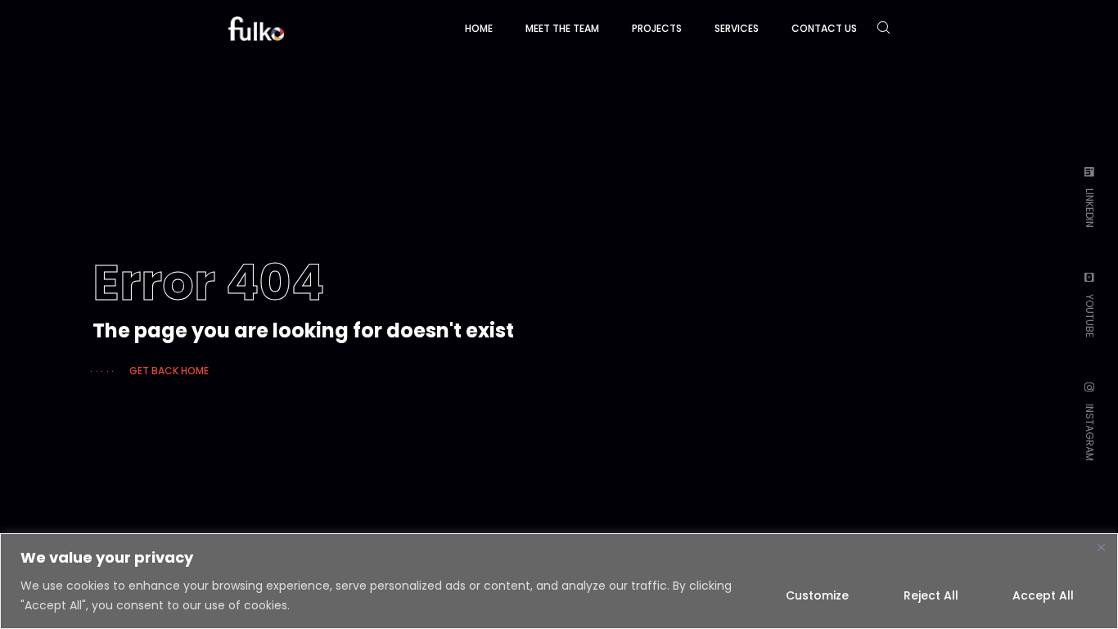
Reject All (931, 595)
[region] (559, 581)
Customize (817, 595)
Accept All (1043, 595)
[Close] (1101, 547)
